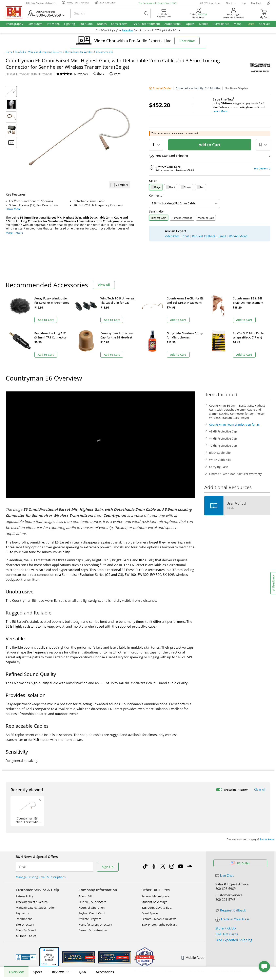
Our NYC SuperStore (92, 902)
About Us (230, 2)
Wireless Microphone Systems (45, 52)
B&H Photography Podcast (159, 924)
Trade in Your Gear (235, 919)
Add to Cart (210, 144)
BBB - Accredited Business (26, 957)
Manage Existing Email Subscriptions (41, 877)
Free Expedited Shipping (233, 940)
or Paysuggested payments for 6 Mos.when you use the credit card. (239, 105)
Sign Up (108, 867)
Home (9, 52)
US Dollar (243, 863)
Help (243, 2)
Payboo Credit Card (92, 913)
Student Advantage (154, 902)
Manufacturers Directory (95, 924)
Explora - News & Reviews (158, 919)
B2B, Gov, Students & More (39, 2)
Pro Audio (20, 52)
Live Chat (256, 2)
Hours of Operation (92, 907)
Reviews (60, 972)
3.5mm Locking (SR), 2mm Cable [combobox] (173, 203)
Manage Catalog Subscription (36, 907)
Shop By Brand (26, 930)
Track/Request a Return (32, 902)
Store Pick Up (225, 928)
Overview (16, 972)
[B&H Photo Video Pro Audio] (15, 12)
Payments (22, 913)
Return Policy (25, 896)
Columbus (127, 30)
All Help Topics (26, 936)
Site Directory (25, 924)
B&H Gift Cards (226, 934)
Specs (37, 972)
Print (117, 74)
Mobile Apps (194, 957)
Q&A (82, 972)
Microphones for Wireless (79, 52)
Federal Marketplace (155, 896)
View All (104, 285)
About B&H (86, 896)
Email (22, 866)
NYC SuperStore (212, 2)
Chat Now (187, 41)
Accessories (105, 972)
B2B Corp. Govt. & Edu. (156, 907)
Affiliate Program (90, 919)
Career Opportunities (93, 930)
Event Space (149, 913)
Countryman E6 (104, 52)
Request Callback (233, 910)
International (24, 919)
